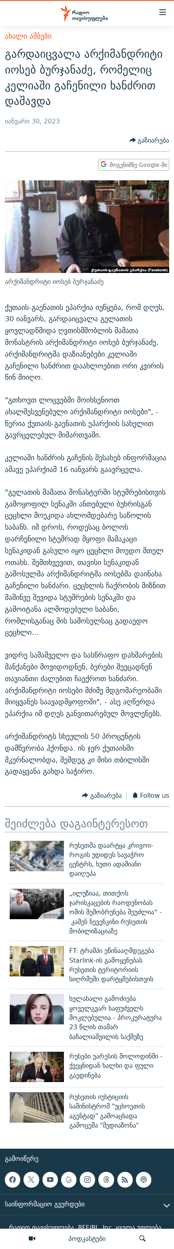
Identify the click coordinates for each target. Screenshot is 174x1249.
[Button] (149, 140)
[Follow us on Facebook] (12, 1180)
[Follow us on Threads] (106, 1180)
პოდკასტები (87, 1238)
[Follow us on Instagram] (87, 1180)
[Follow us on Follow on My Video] (68, 1180)
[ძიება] (142, 1239)
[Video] (32, 1239)
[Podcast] (143, 1180)
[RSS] (125, 1180)
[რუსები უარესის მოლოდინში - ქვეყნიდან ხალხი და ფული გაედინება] (37, 1067)
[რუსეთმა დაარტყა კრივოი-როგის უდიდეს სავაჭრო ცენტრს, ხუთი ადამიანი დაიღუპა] (37, 856)
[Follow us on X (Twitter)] (31, 1180)
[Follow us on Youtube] (50, 1180)
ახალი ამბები (28, 36)
